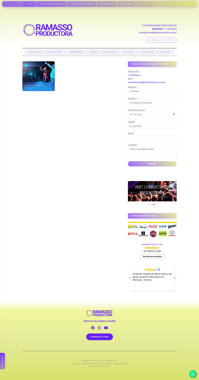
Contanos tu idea (100, 337)
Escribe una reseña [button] (152, 256)
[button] (174, 278)
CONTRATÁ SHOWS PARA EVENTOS (159, 25)
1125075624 (170, 29)
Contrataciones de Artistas (107, 361)
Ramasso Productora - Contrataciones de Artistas (48, 30)
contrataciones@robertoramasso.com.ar (158, 32)
